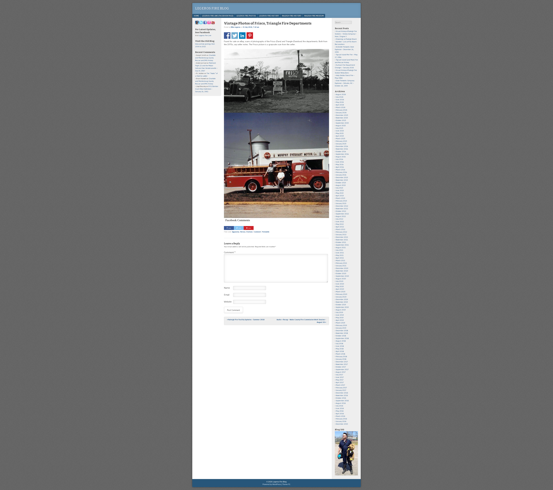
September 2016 (342, 400)
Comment (257, 232)
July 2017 (339, 375)
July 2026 (339, 97)
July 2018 (339, 343)
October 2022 (341, 211)
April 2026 (340, 105)
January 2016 (341, 421)
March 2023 (340, 198)
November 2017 (342, 364)
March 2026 (340, 107)
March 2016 (340, 416)
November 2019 (342, 302)
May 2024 (340, 164)
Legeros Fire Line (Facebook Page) (217, 16)
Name (227, 287)
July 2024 (339, 159)
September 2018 (342, 338)
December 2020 (342, 268)
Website (228, 301)
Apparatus (235, 232)
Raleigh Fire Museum (314, 16)
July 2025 (339, 128)
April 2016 (340, 413)
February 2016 (341, 419)
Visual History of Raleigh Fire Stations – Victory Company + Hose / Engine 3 (346, 33)
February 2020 (341, 294)
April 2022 (340, 227)
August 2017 (340, 372)
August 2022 (341, 216)
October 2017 (341, 367)
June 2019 (340, 315)
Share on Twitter (234, 35)
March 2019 (340, 323)
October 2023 (341, 182)
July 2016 (339, 406)
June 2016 (340, 408)
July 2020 (339, 281)
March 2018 (340, 354)
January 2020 (341, 297)
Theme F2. (286, 484)
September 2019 (342, 307)
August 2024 (341, 157)
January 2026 (341, 112)
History (242, 232)
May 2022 (340, 224)
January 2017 (341, 390)
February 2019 (341, 325)
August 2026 (341, 94)
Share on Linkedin (242, 35)
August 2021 (341, 247)
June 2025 (340, 131)
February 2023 (341, 201)
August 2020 (341, 279)
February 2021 (341, 263)
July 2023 (339, 188)
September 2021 (342, 245)
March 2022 (340, 229)
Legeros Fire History (269, 16)
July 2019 (339, 312)
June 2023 (340, 190)
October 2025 (341, 120)
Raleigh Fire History (291, 16)
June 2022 (340, 221)
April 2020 (340, 289)
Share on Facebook (227, 35)
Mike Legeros (235, 27)
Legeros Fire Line (205, 35)
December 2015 (342, 424)
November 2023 (342, 180)
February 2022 (341, 232)
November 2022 (342, 208)
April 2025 (340, 136)
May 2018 (340, 349)
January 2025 (341, 144)
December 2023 (342, 177)
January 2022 (341, 234)
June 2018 (340, 346)
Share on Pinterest (250, 35)
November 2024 (342, 149)
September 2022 (342, 214)
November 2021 (342, 240)
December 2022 (342, 206)
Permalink (265, 232)
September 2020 (342, 276)
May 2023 (339, 193)
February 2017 (341, 387)
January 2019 (341, 328)
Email (226, 294)
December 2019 (342, 299)
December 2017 (342, 362)
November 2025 (342, 118)
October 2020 (341, 273)
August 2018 (341, 341)
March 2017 (340, 385)
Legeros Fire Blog (212, 8)
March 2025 (340, 138)
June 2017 (340, 377)
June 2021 (340, 253)
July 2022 (339, 219)
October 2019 (341, 304)
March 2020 (340, 291)
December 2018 (342, 330)
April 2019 (340, 320)
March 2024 (340, 170)
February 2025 (341, 141)
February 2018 (341, 356)
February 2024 (341, 172)
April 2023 (340, 195)
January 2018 (341, 359)
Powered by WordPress (272, 484)
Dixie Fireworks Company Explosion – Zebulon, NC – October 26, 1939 (344, 83)
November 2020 (342, 271)
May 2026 (340, 102)
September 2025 (342, 123)
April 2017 (340, 382)
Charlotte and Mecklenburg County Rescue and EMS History (205, 57)
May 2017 (339, 380)
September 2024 (342, 154)
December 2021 (342, 237)
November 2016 (342, 395)
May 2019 (339, 317)
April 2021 (340, 258)
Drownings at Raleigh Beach (346, 39)
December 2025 (342, 115)
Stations (249, 232)
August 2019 (341, 310)
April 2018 (340, 351)
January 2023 (341, 203)
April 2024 (340, 167)
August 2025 (341, 125)
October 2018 (341, 336)
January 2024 (341, 175)
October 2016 (341, 398)
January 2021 (341, 266)
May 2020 (340, 286)
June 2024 (340, 162)
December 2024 (342, 146)
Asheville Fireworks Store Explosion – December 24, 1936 (344, 49)
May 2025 (340, 133)
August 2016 (341, 403)
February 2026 (341, 110)
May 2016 (340, 411)
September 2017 (342, 369)
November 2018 (342, 333)
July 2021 (339, 250)
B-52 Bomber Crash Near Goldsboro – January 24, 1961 (206, 89)
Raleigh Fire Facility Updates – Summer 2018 (245, 319)
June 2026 (340, 99)
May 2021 (339, 255)
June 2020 (340, 284)
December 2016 (342, 393)
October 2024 (341, 151)
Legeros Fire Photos (246, 16)
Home (196, 16)
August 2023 (341, 185)
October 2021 (341, 242)
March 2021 (340, 260)
